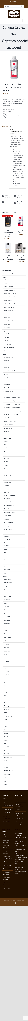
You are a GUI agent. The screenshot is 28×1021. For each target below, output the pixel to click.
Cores (5, 556)
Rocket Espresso (8, 757)
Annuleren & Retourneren (19, 805)
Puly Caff (6, 736)
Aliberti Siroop (7, 596)
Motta (5, 712)
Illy (4, 682)
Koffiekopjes (7, 317)
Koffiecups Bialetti (8, 286)
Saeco (5, 760)
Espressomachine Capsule (10, 401)
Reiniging (6, 468)
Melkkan (6, 461)
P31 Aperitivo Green (9, 357)
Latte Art (6, 451)
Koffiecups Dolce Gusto (10, 293)
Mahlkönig (6, 706)
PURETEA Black (7, 344)
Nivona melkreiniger (15, 116)
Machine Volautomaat (9, 512)
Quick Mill (6, 747)
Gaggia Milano (7, 675)
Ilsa (4, 685)
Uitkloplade (7, 489)
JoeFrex (5, 692)
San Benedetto (7, 367)
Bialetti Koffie (7, 613)
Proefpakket (7, 327)
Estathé (6, 364)
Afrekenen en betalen (19, 814)
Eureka (5, 658)
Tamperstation (7, 475)
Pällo (5, 730)
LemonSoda (7, 377)
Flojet (5, 668)
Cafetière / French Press (10, 421)
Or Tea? (6, 340)
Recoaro (6, 381)
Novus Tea (6, 337)
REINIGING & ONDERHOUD (10, 496)
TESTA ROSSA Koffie (9, 771)
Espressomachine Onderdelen (11, 414)
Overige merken (8, 586)
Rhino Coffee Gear (8, 754)
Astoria (5, 603)
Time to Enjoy (7, 774)
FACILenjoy (6, 661)
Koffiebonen (7, 280)
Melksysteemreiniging (9, 522)
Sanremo (6, 764)
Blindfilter (6, 444)
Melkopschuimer (8, 428)
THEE (4, 331)
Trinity (5, 573)
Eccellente (6, 647)
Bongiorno (6, 360)
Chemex (6, 549)
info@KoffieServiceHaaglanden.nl (14, 3)
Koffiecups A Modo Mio (9, 290)
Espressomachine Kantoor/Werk (12, 397)
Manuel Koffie (7, 709)
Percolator (6, 431)
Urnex (5, 777)
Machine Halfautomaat (9, 509)
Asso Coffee (7, 599)
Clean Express (7, 637)
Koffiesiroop (7, 324)
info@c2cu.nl (21, 849)
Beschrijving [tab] (5, 126)
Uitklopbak (6, 485)
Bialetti (5, 610)
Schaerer (6, 767)
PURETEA (6, 743)
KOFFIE (4, 277)
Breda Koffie (7, 620)
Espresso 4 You (7, 865)
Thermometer (7, 482)
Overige (6, 465)
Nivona (8, 116)
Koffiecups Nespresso (9, 307)
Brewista (6, 552)
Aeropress (6, 545)
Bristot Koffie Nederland (6, 846)
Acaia (5, 542)
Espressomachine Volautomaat (12, 407)
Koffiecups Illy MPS (8, 300)
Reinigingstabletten (9, 533)
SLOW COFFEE (6, 539)
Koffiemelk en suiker (9, 321)
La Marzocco (7, 699)
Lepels (5, 455)
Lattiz (5, 702)
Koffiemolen (7, 418)
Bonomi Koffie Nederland (6, 852)
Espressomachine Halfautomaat (12, 404)
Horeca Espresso (7, 869)
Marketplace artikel (13, 114)
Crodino (6, 374)
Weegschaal (7, 492)
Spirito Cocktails (7, 888)
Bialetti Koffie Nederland (6, 841)
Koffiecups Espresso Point (10, 297)
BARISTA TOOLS (7, 438)
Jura (5, 695)
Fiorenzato (6, 664)
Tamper (6, 472)
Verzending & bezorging (19, 823)
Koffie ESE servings (8, 310)
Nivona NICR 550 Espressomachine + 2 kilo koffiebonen (8, 232)
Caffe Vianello (6, 862)
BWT (5, 627)
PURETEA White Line (9, 347)
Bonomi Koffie (7, 617)
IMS (5, 688)
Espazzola (6, 654)
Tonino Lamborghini (9, 579)
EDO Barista (7, 651)
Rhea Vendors (7, 750)
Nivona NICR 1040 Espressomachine (20, 257)
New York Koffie (8, 716)
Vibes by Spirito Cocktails (10, 371)
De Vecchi (6, 644)
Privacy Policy (19, 818)
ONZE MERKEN (6, 821)
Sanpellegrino (7, 384)
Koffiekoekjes (7, 314)
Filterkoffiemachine (9, 424)
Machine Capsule (8, 498)
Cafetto (5, 630)
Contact (18, 809)
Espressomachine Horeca (10, 394)
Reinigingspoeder (8, 529)
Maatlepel (6, 458)
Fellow (5, 563)
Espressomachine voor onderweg (12, 411)
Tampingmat (7, 479)
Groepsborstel (7, 515)
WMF (5, 781)
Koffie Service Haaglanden (6, 873)
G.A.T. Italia (6, 671)
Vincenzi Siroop (8, 388)
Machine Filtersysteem (9, 505)
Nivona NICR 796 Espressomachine (8, 257)
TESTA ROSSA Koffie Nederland (7, 857)
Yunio (5, 784)
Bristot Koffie (7, 623)
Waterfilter (6, 536)
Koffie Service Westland (6, 878)
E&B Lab (6, 559)
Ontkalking (6, 526)
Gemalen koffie (7, 283)
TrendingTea (7, 334)
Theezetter (6, 351)
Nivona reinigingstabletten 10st (21, 230)
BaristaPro (6, 606)
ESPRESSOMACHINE (8, 391)
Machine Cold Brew (8, 502)
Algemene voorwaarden (19, 800)
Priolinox (6, 733)
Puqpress (6, 441)
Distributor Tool (8, 448)
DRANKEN (5, 354)
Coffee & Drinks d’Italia (7, 836)
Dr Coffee (6, 641)
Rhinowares (7, 569)
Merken (5, 576)
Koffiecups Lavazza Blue (10, 304)
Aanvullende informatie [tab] (5, 131)
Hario (5, 566)
